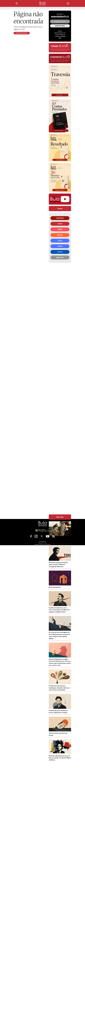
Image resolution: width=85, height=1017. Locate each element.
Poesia (59, 252)
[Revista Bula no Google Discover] (42, 530)
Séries (60, 229)
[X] (42, 536)
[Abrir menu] (61, 3)
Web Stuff (60, 257)
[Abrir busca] (17, 3)
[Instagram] (36, 536)
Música (60, 235)
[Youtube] (47, 536)
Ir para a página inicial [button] (22, 33)
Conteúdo (60, 218)
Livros (59, 246)
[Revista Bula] (42, 3)
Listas (60, 240)
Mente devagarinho (55, 587)
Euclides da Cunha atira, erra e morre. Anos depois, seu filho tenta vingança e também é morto (59, 610)
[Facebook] (31, 536)
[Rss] (53, 536)
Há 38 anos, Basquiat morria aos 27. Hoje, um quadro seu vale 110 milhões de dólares (60, 758)
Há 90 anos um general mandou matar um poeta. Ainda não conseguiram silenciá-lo (58, 564)
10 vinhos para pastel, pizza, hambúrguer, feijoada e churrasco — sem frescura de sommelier (60, 688)
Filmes (59, 224)
